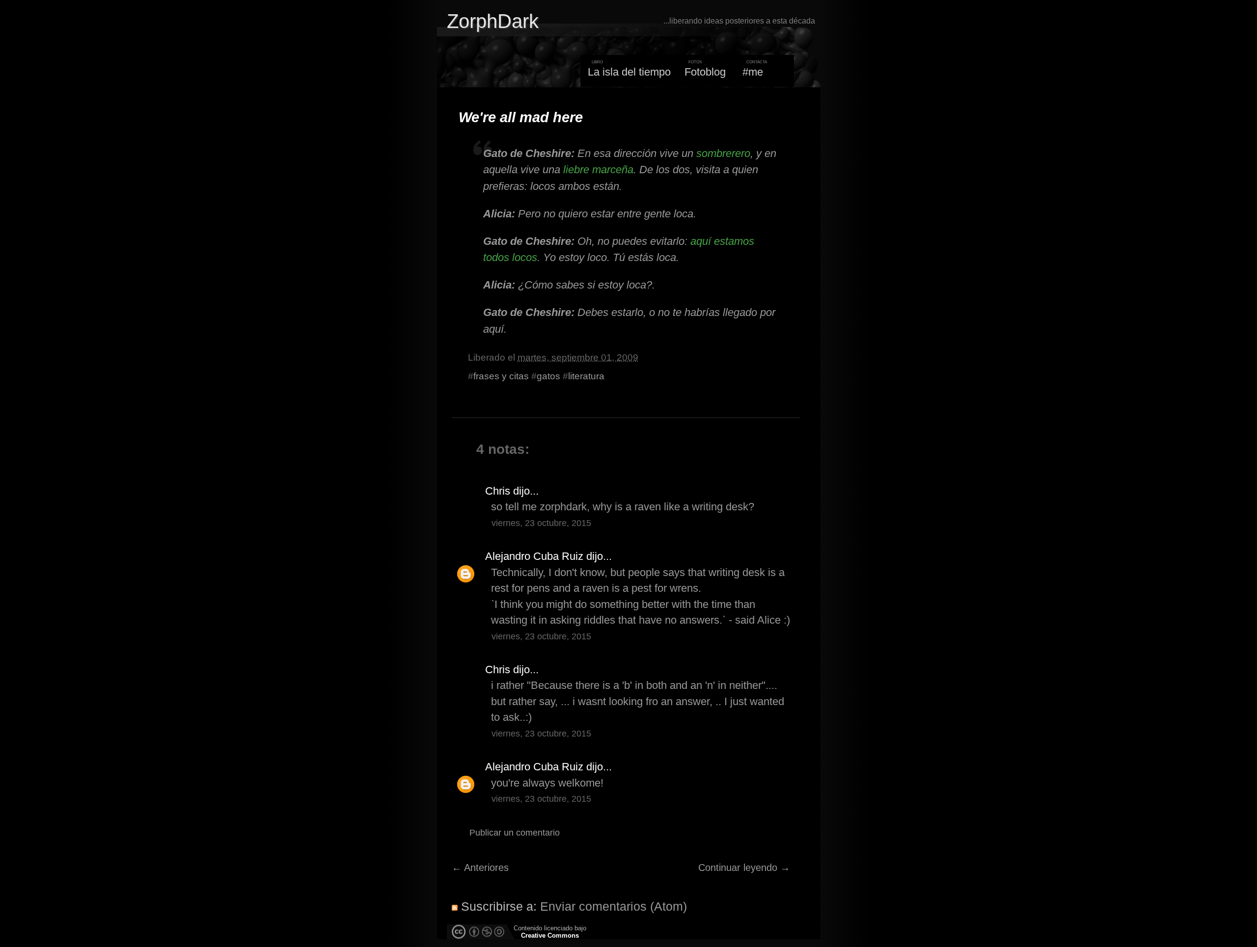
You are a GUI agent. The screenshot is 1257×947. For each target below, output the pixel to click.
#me (752, 72)
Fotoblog (705, 72)
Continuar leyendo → (744, 867)
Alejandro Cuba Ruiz (534, 556)
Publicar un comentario (514, 833)
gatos (548, 376)
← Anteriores (480, 867)
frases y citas (501, 376)
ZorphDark (493, 21)
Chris (497, 491)
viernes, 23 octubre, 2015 (541, 523)
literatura (586, 376)
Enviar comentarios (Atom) (613, 906)
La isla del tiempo (629, 72)
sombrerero (723, 153)
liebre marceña (598, 169)
